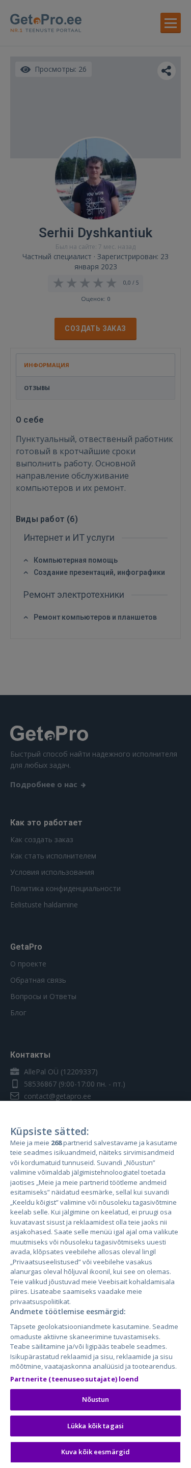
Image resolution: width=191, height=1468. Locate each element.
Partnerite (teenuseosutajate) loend (74, 1378)
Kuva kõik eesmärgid (95, 1451)
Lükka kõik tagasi (95, 1425)
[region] (95, 1284)
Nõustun (96, 1399)
